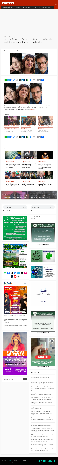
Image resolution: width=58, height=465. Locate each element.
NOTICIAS (18, 7)
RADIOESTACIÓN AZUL (8, 7)
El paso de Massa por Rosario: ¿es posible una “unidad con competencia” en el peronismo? (42, 398)
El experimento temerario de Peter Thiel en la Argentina (41, 403)
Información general (13, 36)
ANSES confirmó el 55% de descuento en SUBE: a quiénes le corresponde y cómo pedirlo (42, 440)
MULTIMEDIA (27, 7)
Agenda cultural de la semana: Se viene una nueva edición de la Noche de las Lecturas (45, 127)
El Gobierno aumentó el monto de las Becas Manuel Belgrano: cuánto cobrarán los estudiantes (41, 377)
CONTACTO (37, 7)
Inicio (5, 36)
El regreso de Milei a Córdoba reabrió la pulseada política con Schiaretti (29, 184)
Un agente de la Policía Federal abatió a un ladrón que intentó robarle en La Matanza (42, 383)
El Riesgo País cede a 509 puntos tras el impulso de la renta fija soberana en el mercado (42, 435)
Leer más (32, 109)
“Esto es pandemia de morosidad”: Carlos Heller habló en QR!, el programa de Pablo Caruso (42, 393)
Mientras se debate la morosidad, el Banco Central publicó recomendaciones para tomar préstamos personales (41, 413)
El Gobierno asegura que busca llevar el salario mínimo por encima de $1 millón (42, 445)
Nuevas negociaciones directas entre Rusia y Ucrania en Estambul (45, 184)
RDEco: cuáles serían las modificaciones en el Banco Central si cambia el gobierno (42, 449)
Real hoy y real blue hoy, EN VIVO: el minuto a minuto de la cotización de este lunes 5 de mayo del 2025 (13, 165)
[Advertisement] (29, 21)
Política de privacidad (46, 7)
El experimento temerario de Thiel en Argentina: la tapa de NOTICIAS (42, 407)
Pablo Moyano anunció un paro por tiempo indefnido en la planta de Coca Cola (12, 184)
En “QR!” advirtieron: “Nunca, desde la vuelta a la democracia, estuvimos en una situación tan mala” (29, 165)
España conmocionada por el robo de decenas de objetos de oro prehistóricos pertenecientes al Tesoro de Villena (42, 419)
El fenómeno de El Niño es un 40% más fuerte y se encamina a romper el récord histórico (42, 424)
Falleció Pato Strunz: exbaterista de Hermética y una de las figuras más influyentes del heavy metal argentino (44, 165)
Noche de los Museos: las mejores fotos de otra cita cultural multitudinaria (28, 127)
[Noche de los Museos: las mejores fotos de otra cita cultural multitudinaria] (28, 120)
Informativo (9, 460)
